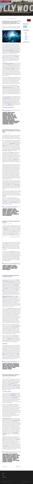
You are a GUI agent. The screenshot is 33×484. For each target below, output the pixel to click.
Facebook (4, 211)
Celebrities (13, 14)
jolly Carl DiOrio (16, 51)
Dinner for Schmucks (16, 326)
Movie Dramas (11, 207)
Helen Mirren (14, 116)
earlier (14, 230)
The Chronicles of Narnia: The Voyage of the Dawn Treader (11, 121)
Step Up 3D (17, 460)
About (3, 475)
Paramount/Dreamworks (15, 366)
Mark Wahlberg (13, 394)
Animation (10, 361)
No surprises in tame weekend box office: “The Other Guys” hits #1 (10, 276)
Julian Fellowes (10, 117)
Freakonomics (5, 200)
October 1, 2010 (4, 133)
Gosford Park (5, 116)
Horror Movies (7, 207)
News (15, 207)
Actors (23, 14)
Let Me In (11, 152)
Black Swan (5, 98)
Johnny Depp (7, 68)
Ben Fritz (11, 51)
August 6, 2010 (4, 377)
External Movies (16, 110)
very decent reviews (15, 397)
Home (3, 14)
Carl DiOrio (9, 384)
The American (8, 269)
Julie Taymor (15, 117)
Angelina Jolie (13, 68)
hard (11, 353)
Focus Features (10, 265)
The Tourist (8, 64)
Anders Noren (27, 481)
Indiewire (3, 353)
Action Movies (5, 263)
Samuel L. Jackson (13, 395)
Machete (12, 251)
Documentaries (10, 206)
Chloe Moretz (15, 159)
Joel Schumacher (13, 456)
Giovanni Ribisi (15, 432)
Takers (7, 243)
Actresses (27, 14)
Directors (18, 14)
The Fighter (9, 104)
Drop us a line (25, 41)
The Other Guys (5, 368)
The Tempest (11, 122)
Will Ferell (10, 368)
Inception (9, 308)
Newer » (18, 466)
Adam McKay (4, 363)
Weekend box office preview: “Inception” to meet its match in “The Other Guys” (11, 375)
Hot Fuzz (10, 402)
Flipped (4, 455)
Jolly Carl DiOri (4, 150)
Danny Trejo (4, 265)
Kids (17, 456)
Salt (13, 324)
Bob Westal (10, 133)
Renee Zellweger (17, 184)
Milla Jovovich (6, 227)
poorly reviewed (7, 183)
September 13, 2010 (5, 223)
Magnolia (4, 212)
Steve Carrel (15, 335)
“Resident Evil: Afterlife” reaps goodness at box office (11, 222)
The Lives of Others (5, 122)
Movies (7, 14)
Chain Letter (5, 210)
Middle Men (4, 366)
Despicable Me (9, 338)
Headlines (9, 116)
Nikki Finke (6, 229)
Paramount (9, 366)
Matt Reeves (8, 212)
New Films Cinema (14, 212)
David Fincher (15, 210)
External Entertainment (11, 110)
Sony (3, 215)
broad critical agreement (10, 281)
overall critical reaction (13, 201)
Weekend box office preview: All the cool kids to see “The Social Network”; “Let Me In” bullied (11, 130)
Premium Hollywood (7, 481)
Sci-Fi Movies (15, 452)
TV (9, 14)
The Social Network (12, 143)
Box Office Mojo (8, 97)
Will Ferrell (6, 280)
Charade (13, 112)
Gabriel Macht (4, 433)
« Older (4, 466)
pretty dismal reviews (8, 102)
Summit (14, 367)
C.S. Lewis (9, 112)
